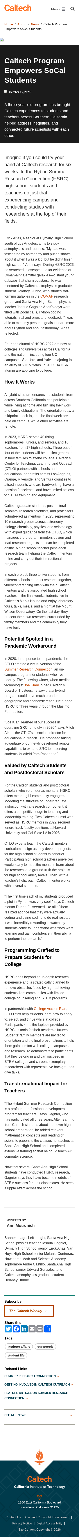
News (35, 24)
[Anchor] (38, 382)
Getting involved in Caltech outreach (37, 1384)
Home (8, 24)
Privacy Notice (22, 1523)
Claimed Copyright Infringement (47, 1517)
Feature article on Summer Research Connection (36, 1395)
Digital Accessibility (49, 1523)
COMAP (46, 296)
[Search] (72, 9)
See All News (15, 1415)
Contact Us (13, 1517)
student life (16, 1355)
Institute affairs (18, 1346)
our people (45, 1346)
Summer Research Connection (28, 669)
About (22, 24)
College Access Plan (50, 1009)
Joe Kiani (31, 685)
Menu (56, 9)
